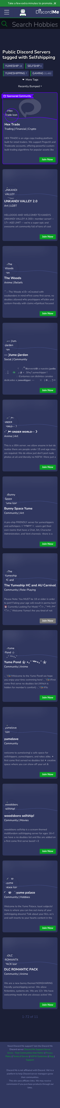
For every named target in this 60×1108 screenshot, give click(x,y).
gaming (41, 73)
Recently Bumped (29, 86)
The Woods (12, 278)
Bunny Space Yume (18, 508)
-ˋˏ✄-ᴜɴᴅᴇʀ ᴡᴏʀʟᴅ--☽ (20, 432)
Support (30, 1059)
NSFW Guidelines (39, 1056)
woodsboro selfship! (19, 816)
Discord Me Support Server (37, 1049)
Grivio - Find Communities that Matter (25, 1052)
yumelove (11, 739)
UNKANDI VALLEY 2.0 (21, 201)
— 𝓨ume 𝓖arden (16, 355)
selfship (35, 66)
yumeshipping (16, 73)
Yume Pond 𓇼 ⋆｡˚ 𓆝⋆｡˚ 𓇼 (25, 662)
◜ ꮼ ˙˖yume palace (19, 892)
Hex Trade (12, 124)
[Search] (4, 23)
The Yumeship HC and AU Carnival (30, 585)
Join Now (47, 159)
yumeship (13, 66)
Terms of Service (21, 1056)
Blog (51, 1056)
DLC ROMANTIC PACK (21, 969)
